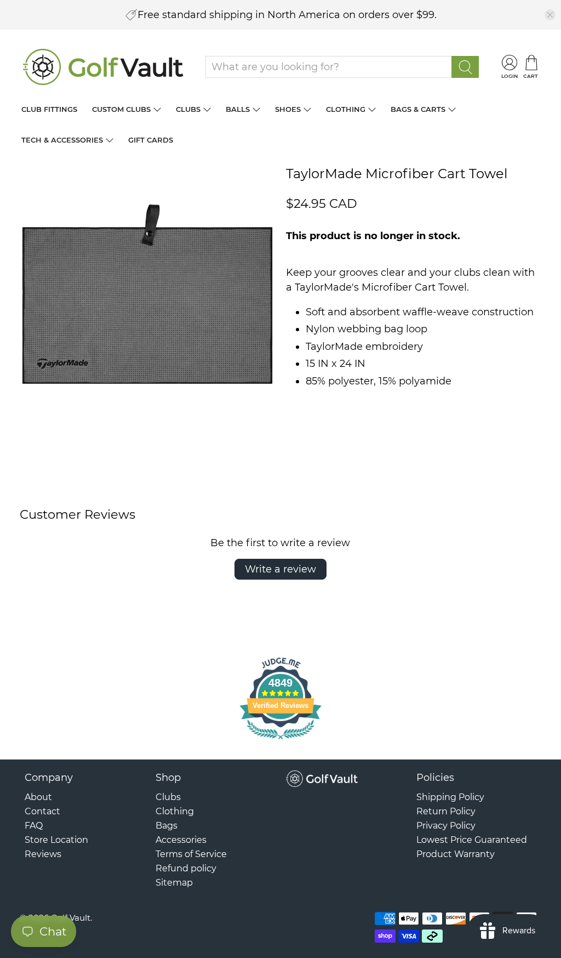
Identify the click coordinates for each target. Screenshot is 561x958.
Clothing (345, 109)
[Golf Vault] (103, 67)
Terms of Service (191, 854)
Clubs (188, 109)
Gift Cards (150, 139)
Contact (42, 811)
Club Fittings (49, 109)
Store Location (56, 840)
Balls (238, 109)
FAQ (34, 825)
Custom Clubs (121, 109)
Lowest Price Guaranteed (471, 840)
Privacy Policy (446, 825)
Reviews (43, 854)
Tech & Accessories (62, 139)
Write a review (280, 569)
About (38, 797)
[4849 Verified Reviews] (280, 741)
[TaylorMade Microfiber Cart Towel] (147, 294)
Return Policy (446, 811)
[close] (550, 14)
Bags (167, 825)
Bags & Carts (418, 109)
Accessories (181, 840)
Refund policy (186, 868)
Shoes (288, 109)
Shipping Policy (450, 797)
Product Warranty (455, 854)
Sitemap (174, 882)
